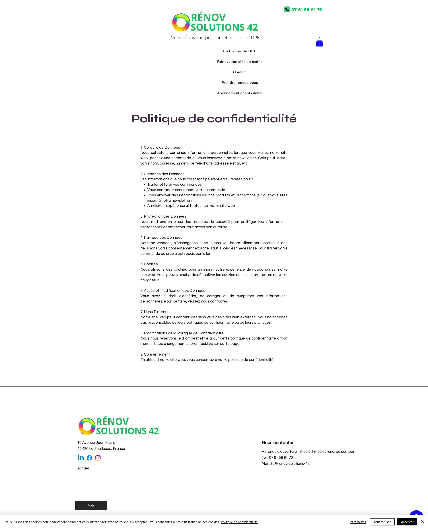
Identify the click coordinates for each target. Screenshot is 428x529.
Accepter (407, 522)
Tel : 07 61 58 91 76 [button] (277, 458)
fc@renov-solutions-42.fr (292, 464)
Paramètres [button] (358, 522)
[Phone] (287, 9)
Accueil (83, 468)
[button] (319, 42)
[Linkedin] (80, 457)
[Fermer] (422, 521)
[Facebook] (89, 457)
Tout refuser (382, 522)
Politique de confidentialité (239, 522)
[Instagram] (97, 457)
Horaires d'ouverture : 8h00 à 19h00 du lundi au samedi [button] (308, 452)
